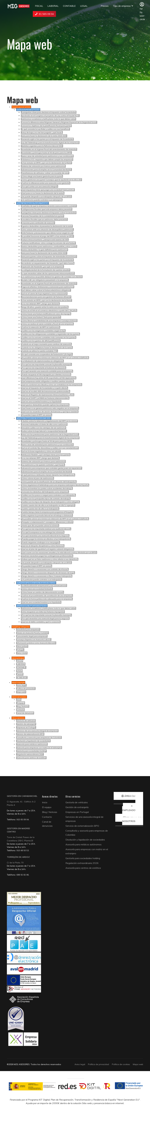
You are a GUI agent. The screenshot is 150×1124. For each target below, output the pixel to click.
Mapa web (21, 692)
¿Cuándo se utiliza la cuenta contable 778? (39, 351)
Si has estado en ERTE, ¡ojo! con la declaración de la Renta (46, 163)
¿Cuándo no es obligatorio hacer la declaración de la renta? (46, 347)
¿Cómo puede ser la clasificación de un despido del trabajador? (48, 482)
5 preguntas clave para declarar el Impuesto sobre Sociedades (48, 112)
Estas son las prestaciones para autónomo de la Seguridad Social (50, 434)
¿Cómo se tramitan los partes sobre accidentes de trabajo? (46, 488)
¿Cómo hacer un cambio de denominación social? (42, 592)
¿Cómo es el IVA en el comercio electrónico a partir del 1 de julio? (49, 310)
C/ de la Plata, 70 (15, 862)
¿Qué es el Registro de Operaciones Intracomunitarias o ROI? (47, 395)
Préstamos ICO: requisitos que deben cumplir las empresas (47, 159)
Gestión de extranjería (26, 724)
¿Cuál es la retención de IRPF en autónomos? (40, 327)
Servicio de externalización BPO (30, 734)
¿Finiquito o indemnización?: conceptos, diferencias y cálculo (47, 522)
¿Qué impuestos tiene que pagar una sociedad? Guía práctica (47, 190)
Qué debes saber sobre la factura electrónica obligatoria (46, 290)
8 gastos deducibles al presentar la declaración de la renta (46, 226)
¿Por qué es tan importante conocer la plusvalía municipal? (46, 364)
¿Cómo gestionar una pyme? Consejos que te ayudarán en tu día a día (51, 180)
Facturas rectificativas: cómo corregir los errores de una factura (48, 243)
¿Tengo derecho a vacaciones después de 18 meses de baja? (48, 573)
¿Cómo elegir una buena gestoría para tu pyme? (42, 176)
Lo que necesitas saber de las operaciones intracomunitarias (47, 273)
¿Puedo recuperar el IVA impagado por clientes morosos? (46, 374)
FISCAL (39, 5)
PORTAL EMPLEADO (132, 808)
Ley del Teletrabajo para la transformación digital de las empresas (50, 142)
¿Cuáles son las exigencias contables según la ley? (43, 331)
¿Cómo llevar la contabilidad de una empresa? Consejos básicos (49, 320)
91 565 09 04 (46, 13)
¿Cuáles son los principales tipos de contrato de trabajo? (45, 498)
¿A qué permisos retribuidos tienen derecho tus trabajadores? (48, 475)
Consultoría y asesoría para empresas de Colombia (39, 737)
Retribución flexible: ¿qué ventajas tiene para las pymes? (45, 455)
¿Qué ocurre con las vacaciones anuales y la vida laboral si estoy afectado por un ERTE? (59, 552)
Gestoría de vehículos (26, 721)
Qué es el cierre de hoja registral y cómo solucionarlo (44, 293)
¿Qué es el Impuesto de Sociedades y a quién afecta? (44, 388)
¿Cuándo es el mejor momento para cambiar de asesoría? (46, 344)
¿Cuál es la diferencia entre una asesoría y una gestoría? (45, 183)
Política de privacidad (26, 688)
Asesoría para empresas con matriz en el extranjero (39, 747)
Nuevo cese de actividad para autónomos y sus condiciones (47, 156)
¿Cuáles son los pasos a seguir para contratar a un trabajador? (48, 495)
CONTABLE (69, 5)
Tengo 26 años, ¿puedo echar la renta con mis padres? (44, 307)
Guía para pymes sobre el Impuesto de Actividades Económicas (49, 256)
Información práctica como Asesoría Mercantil (36, 643)
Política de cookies (121, 1064)
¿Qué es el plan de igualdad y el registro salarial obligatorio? (47, 549)
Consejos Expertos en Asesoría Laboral (34, 639)
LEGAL (84, 5)
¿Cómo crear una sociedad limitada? (36, 589)
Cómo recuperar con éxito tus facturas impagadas (42, 612)
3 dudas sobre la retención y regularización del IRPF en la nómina (49, 421)
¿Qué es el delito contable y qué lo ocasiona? (40, 622)
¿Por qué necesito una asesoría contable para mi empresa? (47, 371)
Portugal (20, 650)
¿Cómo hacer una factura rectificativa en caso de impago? (46, 314)
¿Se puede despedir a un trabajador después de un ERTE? (46, 196)
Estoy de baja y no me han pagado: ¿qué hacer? (41, 132)
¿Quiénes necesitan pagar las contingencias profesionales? (47, 556)
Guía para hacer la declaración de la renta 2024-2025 (44, 136)
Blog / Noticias (23, 706)
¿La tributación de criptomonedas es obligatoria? (42, 361)
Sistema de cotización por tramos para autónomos (43, 166)
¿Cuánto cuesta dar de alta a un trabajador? (40, 509)
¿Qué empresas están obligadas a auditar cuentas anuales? (47, 381)
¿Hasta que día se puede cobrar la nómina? (40, 525)
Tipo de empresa (122, 5)
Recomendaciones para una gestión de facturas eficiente (46, 297)
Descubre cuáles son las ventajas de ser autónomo (43, 428)
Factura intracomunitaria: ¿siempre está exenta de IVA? (44, 240)
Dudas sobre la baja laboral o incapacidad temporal (44, 431)
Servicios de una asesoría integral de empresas (37, 731)
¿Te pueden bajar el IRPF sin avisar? (36, 415)
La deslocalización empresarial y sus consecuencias (44, 585)
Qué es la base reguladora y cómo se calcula (40, 451)
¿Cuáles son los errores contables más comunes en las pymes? (48, 337)
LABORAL (53, 5)
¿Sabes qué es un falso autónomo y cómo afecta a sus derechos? (49, 559)
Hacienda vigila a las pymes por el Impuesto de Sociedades (47, 139)
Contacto (20, 710)
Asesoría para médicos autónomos (32, 744)
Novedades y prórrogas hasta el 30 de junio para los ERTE (46, 153)
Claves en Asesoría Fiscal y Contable (32, 633)
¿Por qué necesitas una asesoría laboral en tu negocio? (45, 536)
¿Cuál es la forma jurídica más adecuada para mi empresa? (46, 599)
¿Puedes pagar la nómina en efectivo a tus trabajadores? (46, 539)
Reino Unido (22, 653)
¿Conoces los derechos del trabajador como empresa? (45, 492)
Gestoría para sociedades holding (31, 751)
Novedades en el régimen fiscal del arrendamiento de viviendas (49, 149)
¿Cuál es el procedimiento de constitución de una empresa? (47, 595)
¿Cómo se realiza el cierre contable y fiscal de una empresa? (47, 324)
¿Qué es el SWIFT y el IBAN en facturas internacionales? (45, 398)
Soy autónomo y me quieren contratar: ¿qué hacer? (43, 465)
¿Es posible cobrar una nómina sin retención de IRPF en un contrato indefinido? (55, 358)
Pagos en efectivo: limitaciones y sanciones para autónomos (47, 287)
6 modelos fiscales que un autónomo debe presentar (44, 219)
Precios (105, 5)
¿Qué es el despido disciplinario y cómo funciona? (42, 546)
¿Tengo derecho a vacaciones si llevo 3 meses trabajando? (46, 576)
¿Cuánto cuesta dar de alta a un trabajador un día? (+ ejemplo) (48, 505)
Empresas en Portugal (26, 727)
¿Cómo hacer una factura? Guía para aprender (41, 317)
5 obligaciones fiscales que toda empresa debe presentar (46, 209)
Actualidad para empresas (28, 629)
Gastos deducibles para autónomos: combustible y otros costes (49, 246)
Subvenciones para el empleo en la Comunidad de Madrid (46, 169)
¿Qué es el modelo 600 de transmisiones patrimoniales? (45, 391)
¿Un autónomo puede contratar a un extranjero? (41, 200)
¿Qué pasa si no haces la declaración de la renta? (42, 193)
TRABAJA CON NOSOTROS (132, 819)
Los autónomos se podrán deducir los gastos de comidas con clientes (51, 277)
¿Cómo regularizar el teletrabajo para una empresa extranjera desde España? (55, 485)
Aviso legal (21, 685)
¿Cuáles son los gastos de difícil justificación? (40, 341)
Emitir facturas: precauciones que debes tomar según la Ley (47, 233)
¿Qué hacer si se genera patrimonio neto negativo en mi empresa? (50, 408)
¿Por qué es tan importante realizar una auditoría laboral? (46, 529)
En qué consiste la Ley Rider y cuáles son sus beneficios (45, 129)
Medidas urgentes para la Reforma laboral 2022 (42, 146)
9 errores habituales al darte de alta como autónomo (44, 424)
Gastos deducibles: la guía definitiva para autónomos (44, 250)
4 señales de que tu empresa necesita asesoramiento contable (48, 206)
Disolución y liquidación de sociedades (33, 741)
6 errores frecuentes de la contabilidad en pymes (42, 216)
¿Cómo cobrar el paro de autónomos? (37, 478)
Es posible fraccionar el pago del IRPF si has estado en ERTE (47, 236)
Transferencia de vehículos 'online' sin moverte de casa (45, 173)
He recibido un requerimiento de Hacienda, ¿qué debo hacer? (47, 263)
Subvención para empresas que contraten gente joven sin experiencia (51, 468)
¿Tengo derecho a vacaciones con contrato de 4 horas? (44, 569)
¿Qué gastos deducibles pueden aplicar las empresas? (45, 405)
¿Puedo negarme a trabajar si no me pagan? (40, 542)
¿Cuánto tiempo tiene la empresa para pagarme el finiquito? (47, 512)
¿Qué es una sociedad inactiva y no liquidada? (41, 401)
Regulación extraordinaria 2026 (30, 754)
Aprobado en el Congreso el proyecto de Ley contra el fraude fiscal (50, 115)
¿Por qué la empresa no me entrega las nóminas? (42, 532)
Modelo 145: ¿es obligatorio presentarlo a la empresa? (44, 280)
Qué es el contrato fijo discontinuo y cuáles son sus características (49, 448)
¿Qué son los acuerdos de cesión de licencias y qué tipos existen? (49, 411)
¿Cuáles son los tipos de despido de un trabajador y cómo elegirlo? (50, 502)
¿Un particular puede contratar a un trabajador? (41, 579)
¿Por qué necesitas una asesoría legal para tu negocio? (45, 618)
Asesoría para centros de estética (31, 758)
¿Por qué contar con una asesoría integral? (39, 186)
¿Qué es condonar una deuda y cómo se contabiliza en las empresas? (51, 385)
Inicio (19, 699)
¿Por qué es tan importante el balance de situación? (43, 368)
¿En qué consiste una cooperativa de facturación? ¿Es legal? (46, 354)
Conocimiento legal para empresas (32, 636)
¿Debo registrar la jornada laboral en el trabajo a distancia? (47, 515)
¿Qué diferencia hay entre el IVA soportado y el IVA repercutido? (48, 378)
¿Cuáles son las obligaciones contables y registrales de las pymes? (50, 334)
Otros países (22, 646)
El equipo (21, 703)
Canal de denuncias (25, 713)
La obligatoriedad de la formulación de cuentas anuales (45, 270)
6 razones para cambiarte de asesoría (38, 223)
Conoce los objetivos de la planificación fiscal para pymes (46, 126)
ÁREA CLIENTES (133, 795)
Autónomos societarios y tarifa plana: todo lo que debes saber (48, 119)
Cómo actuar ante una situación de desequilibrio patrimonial (47, 229)
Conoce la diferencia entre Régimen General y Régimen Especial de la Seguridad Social (59, 122)
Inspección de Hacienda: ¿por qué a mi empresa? (42, 266)
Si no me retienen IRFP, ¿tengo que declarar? (40, 304)
